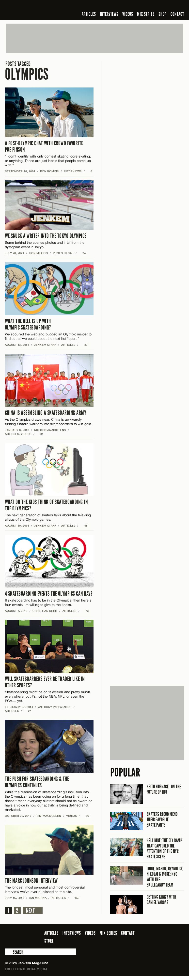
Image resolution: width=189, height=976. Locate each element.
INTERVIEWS (109, 14)
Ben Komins (49, 171)
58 (84, 525)
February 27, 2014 (19, 706)
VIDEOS (127, 14)
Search (8, 951)
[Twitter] (149, 6)
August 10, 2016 (17, 525)
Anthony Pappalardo (55, 706)
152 (75, 897)
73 (85, 610)
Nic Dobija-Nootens (50, 429)
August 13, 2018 (17, 344)
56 (85, 815)
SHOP (162, 14)
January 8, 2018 (17, 429)
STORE (49, 941)
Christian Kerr (44, 610)
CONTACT (177, 14)
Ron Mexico (38, 253)
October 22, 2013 (18, 815)
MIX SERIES (146, 14)
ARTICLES (89, 14)
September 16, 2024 (20, 171)
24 (82, 253)
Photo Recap (63, 253)
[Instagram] (157, 6)
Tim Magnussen (48, 815)
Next (30, 910)
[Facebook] (142, 6)
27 (27, 710)
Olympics (27, 71)
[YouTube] (168, 6)
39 (84, 344)
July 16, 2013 (14, 897)
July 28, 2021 (14, 253)
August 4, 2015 (16, 610)
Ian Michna (38, 897)
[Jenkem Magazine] (40, 10)
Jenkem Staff (45, 344)
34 (40, 433)
